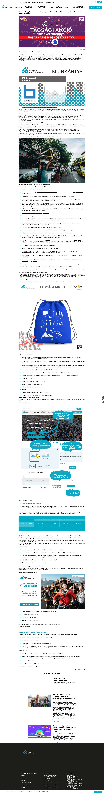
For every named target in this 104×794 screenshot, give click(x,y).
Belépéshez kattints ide (63, 658)
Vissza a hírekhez (78, 669)
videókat (60, 264)
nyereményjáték (37, 51)
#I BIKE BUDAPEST (49, 2)
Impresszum (24, 778)
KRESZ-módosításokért (55, 227)
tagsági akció (29, 51)
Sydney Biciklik (37, 384)
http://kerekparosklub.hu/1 (31, 620)
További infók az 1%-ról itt (57, 653)
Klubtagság (79, 2)
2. (73, 264)
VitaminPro (38, 381)
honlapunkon (45, 252)
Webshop (86, 2)
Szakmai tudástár (59, 7)
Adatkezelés (24, 780)
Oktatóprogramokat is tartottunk (30, 264)
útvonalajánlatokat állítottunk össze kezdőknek (45, 248)
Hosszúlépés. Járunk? (38, 395)
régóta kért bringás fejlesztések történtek (46, 192)
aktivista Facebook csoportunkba (71, 646)
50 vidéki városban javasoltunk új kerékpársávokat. (35, 213)
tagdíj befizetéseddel (47, 133)
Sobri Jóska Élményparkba (42, 392)
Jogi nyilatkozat (26, 782)
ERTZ (27, 378)
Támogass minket (95, 7)
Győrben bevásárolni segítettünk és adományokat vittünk (37, 266)
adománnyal (30, 660)
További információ (43, 791)
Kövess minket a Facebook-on (29, 640)
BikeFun (55, 361)
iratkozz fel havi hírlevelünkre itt (42, 643)
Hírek (66, 7)
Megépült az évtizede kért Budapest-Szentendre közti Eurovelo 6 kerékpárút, (42, 203)
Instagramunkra (44, 647)
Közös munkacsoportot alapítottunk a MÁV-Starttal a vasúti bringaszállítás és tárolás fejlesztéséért (48, 235)
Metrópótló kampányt (49, 245)
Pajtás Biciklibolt (47, 369)
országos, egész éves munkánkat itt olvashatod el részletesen (33, 188)
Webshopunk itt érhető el (42, 663)
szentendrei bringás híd (67, 218)
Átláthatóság (25, 785)
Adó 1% (92, 2)
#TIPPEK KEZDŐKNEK (25, 2)
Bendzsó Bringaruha (55, 372)
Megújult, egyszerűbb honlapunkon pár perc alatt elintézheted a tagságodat (43, 136)
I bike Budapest (30, 387)
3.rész (75, 264)
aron (20, 49)
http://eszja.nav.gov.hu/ (29, 611)
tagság (24, 51)
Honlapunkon (25, 503)
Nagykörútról (34, 261)
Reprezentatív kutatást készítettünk (31, 199)
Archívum (23, 787)
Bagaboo (38, 365)
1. (72, 264)
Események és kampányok (42, 7)
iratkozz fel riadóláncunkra (55, 646)
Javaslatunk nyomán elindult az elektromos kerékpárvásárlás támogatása (41, 223)
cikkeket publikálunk (36, 252)
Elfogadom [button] (98, 791)
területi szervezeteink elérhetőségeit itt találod (39, 637)
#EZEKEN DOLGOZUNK (37, 2)
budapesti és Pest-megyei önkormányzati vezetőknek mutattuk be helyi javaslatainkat (51, 233)
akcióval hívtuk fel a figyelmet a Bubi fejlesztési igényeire (59, 230)
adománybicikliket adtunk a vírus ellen (50, 241)
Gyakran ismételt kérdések (29, 773)
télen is (48, 240)
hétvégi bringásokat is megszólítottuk (43, 242)
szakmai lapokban (55, 252)
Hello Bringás (66, 375)
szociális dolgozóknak (71, 241)
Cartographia (64, 357)
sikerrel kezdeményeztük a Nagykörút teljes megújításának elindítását (55, 208)
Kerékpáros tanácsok (28, 7)
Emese (59, 686)
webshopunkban (80, 568)
